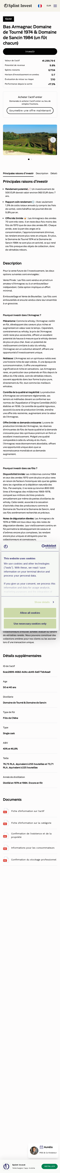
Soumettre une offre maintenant (30, 110)
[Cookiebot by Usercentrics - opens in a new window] (42, 546)
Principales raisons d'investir (18, 173)
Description (42, 173)
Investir (30, 51)
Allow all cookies (30, 612)
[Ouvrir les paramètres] (40, 6)
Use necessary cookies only (30, 623)
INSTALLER (49, 1166)
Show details (42, 602)
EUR (49, 5)
